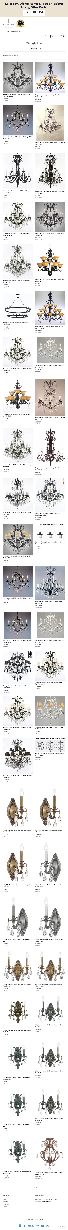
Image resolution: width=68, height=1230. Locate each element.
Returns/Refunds (7, 1209)
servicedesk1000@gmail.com (43, 1201)
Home (26, 23)
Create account (64, 36)
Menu (4, 36)
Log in (61, 36)
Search (4, 1199)
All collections (33, 23)
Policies (50, 23)
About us (5, 1201)
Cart (56, 23)
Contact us (43, 23)
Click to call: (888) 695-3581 (14, 31)
